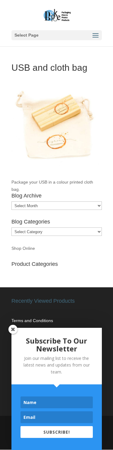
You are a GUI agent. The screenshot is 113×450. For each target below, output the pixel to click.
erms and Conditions (33, 320)
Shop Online (23, 248)
